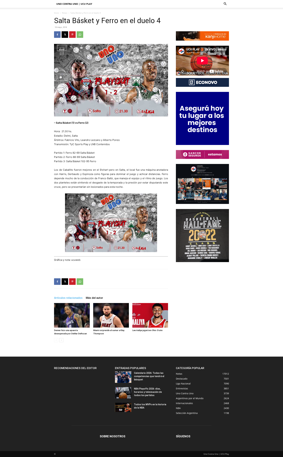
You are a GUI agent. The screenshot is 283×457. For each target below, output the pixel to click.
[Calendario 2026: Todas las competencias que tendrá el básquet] (123, 377)
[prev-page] (56, 340)
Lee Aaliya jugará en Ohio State (147, 330)
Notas (64, 12)
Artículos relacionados (68, 297)
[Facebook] (57, 34)
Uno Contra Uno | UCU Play (74, 3)
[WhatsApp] (80, 34)
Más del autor (94, 297)
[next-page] (61, 340)
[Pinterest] (72, 34)
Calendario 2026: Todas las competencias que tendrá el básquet (149, 376)
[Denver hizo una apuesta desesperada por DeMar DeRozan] (72, 315)
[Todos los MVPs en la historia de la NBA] (123, 407)
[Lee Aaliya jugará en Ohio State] (150, 315)
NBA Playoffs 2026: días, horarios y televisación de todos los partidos (148, 392)
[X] (65, 34)
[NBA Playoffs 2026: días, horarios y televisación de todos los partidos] (123, 393)
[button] (225, 4)
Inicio (56, 12)
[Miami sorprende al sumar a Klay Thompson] (111, 315)
